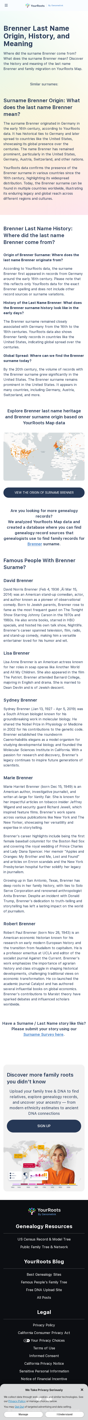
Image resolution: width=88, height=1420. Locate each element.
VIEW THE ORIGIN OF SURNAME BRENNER (44, 492)
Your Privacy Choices (48, 1340)
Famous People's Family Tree (44, 1282)
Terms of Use (44, 1348)
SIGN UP (44, 1126)
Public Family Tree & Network (44, 1247)
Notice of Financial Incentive (44, 1379)
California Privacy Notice (44, 1364)
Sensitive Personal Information (44, 1371)
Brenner (34, 544)
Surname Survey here (43, 1034)
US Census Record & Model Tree (44, 1239)
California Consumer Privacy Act (44, 1333)
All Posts (44, 1298)
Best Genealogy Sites (44, 1275)
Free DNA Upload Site (44, 1290)
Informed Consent (44, 1356)
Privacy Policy (44, 1325)
